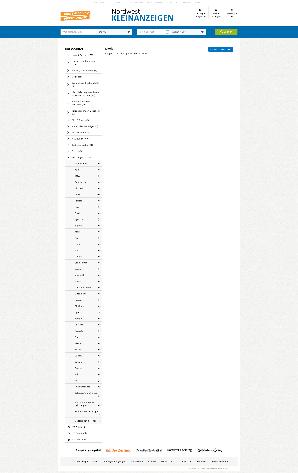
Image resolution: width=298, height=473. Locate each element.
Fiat (88, 208)
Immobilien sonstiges (87, 126)
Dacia (88, 195)
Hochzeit (159, 3)
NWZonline (99, 3)
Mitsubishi (88, 294)
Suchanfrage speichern (220, 49)
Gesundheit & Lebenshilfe (85, 84)
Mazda (88, 282)
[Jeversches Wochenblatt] (149, 450)
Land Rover (88, 263)
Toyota (88, 369)
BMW (88, 177)
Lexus (88, 269)
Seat (88, 338)
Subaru (88, 356)
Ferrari (88, 201)
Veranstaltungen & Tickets (86, 112)
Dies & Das (84, 120)
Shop (177, 3)
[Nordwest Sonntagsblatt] (179, 450)
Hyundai (88, 220)
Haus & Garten (87, 55)
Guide (169, 3)
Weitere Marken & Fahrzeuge (88, 404)
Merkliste (232, 15)
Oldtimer (88, 307)
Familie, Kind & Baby (87, 70)
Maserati (88, 276)
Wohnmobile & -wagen (88, 414)
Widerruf (202, 461)
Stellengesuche (87, 145)
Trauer (149, 3)
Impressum (137, 461)
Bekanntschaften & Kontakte (84, 103)
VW (88, 381)
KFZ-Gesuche (85, 132)
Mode (81, 76)
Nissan (88, 300)
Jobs (109, 3)
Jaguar (88, 226)
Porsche (88, 325)
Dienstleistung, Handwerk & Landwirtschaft (87, 94)
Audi (88, 170)
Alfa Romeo (88, 164)
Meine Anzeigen (216, 15)
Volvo (88, 375)
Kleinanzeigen (137, 3)
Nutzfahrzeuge (88, 387)
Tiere (81, 151)
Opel (88, 313)
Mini (88, 251)
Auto (125, 3)
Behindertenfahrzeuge (88, 395)
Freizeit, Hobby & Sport (84, 63)
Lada (88, 245)
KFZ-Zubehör (85, 138)
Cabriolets (88, 183)
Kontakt (152, 461)
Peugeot (88, 319)
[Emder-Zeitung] (119, 450)
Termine (186, 3)
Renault (88, 331)
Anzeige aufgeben (201, 15)
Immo (117, 3)
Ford (88, 214)
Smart (88, 350)
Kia (88, 238)
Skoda (88, 344)
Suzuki (88, 362)
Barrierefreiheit (220, 461)
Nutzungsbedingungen (114, 461)
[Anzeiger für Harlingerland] (88, 450)
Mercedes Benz (88, 288)
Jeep (88, 232)
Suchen (228, 31)
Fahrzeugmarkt (86, 157)
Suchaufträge (80, 461)
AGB (95, 461)
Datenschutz (168, 461)
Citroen (88, 189)
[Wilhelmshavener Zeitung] (209, 450)
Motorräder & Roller (88, 421)
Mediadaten (186, 461)
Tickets (196, 3)
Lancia (88, 257)
